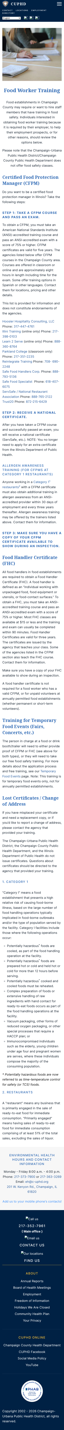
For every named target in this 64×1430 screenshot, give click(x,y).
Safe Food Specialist (17, 381)
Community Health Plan (32, 1314)
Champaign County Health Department (32, 1345)
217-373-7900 (24, 1177)
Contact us (32, 1245)
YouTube (32, 1365)
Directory (8, 13)
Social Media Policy (32, 1358)
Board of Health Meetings (32, 1287)
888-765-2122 (42, 397)
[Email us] (32, 1238)
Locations (22, 10)
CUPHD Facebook (32, 1352)
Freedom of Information (32, 1301)
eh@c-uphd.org (36, 1182)
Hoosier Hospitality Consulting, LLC (28, 321)
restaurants (11, 487)
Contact (7, 10)
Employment (39, 10)
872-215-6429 (36, 402)
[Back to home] (14, 4)
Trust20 (8, 402)
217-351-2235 (24, 356)
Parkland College (14, 351)
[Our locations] (32, 1253)
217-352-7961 (32, 1226)
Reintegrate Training (17, 361)
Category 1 (41, 482)
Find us (32, 1261)
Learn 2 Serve (12, 341)
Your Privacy (32, 1320)
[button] (59, 3)
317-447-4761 (24, 326)
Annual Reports (32, 1281)
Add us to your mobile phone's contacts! (32, 1201)
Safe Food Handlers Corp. (21, 371)
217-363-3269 (50, 1177)
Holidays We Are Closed (32, 1307)
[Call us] (32, 1219)
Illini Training (11, 331)
